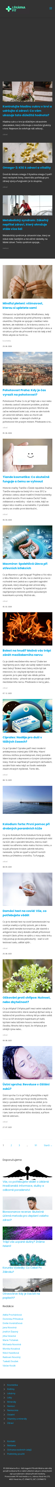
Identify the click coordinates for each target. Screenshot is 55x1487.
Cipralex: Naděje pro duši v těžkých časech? (22, 739)
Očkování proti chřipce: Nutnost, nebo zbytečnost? (27, 999)
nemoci (6, 248)
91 (36, 1145)
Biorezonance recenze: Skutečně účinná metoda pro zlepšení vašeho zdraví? (26, 1216)
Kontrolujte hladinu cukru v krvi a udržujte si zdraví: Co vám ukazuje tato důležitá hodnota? (27, 110)
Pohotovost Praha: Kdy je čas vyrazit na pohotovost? (24, 392)
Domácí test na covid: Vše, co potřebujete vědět (24, 913)
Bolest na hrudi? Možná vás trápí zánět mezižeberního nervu (27, 652)
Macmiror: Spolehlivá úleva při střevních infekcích (25, 566)
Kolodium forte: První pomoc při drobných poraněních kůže (26, 826)
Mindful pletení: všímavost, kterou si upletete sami (23, 305)
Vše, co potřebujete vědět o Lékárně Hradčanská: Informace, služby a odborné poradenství (26, 1186)
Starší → (48, 1145)
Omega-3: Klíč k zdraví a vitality (27, 168)
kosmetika (7, 341)
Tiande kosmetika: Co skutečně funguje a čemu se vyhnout (26, 479)
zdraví (5, 134)
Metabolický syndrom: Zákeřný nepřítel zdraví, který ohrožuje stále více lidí (25, 224)
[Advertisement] (27, 52)
